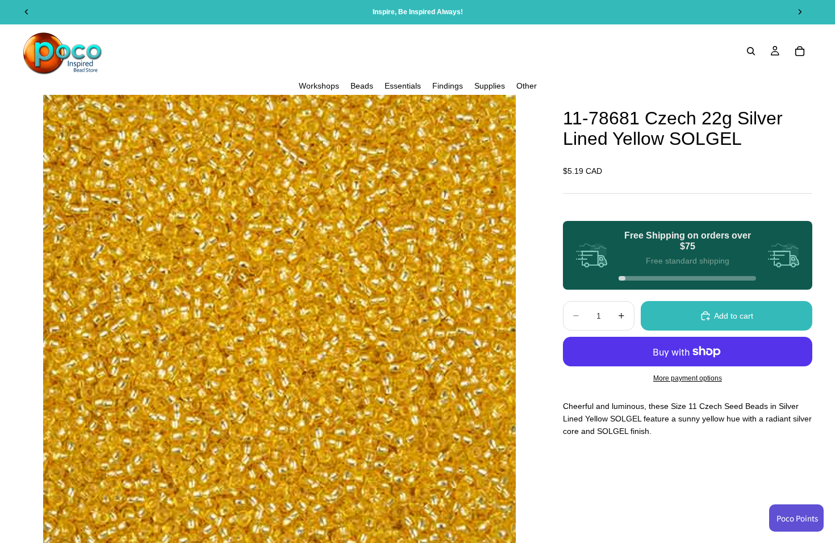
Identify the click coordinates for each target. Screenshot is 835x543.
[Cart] (799, 51)
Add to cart (733, 315)
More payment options (687, 378)
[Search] (750, 51)
